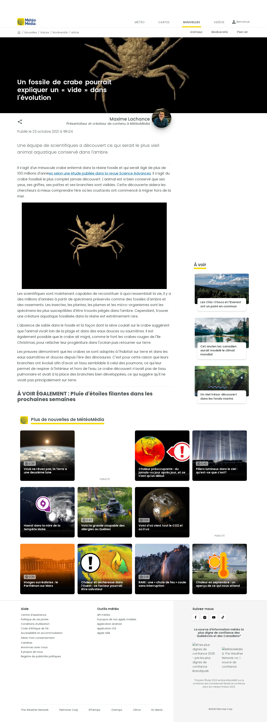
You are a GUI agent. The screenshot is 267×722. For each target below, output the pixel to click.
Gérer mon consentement (38, 638)
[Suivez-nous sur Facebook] (195, 617)
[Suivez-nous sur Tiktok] (222, 617)
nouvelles (31, 32)
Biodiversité (60, 32)
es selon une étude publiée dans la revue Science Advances (100, 173)
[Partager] (20, 121)
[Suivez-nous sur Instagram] (204, 617)
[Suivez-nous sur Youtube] (213, 617)
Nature (45, 32)
